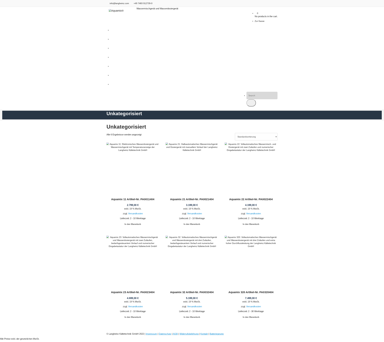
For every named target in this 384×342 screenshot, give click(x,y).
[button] (251, 102)
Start (112, 30)
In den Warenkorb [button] (132, 224)
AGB (175, 334)
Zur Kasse (259, 21)
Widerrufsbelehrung (189, 334)
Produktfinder (116, 48)
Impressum (151, 334)
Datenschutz (165, 334)
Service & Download (119, 75)
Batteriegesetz (217, 334)
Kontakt (204, 334)
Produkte (114, 57)
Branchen (114, 39)
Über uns (114, 84)
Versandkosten (135, 213)
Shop (112, 66)
